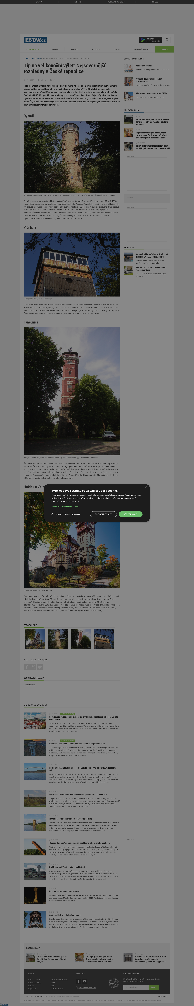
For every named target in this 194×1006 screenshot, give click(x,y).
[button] (97, 506)
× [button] (145, 487)
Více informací (72, 501)
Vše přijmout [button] (131, 514)
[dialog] (97, 503)
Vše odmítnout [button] (103, 514)
